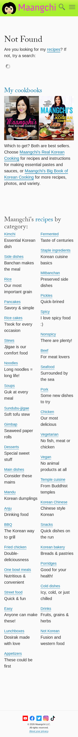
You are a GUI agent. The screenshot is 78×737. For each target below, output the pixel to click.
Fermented (50, 234)
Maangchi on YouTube (25, 718)
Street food (13, 592)
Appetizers (13, 653)
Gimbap (10, 424)
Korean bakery (53, 547)
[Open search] (62, 7)
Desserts (11, 447)
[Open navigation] (72, 7)
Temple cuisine (53, 479)
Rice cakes (13, 318)
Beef (44, 350)
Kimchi (9, 234)
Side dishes (14, 257)
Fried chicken (15, 547)
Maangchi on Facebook (32, 718)
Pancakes (12, 302)
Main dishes (14, 469)
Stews (9, 340)
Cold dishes (50, 586)
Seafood (47, 367)
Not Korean (50, 631)
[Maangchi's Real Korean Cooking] (21, 119)
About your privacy (38, 731)
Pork (44, 389)
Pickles (46, 295)
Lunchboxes (14, 631)
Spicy (45, 312)
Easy (8, 608)
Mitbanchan (50, 273)
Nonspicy (48, 334)
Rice (8, 279)
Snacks (47, 524)
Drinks (46, 608)
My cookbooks (23, 91)
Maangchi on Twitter (39, 718)
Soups (9, 386)
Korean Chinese (54, 502)
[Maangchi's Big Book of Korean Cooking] (56, 119)
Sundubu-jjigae (16, 408)
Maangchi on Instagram (45, 718)
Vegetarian (49, 434)
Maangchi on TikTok (52, 718)
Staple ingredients (56, 250)
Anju (8, 508)
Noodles (11, 363)
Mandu (10, 492)
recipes (53, 49)
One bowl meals (17, 570)
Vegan (46, 457)
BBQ (8, 524)
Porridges (49, 563)
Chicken (47, 412)
